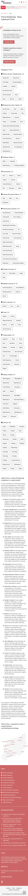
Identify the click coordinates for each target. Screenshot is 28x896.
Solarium (5, 316)
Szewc (4, 343)
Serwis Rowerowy (18, 238)
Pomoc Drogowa (17, 216)
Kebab (19, 188)
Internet (4, 296)
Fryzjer (19, 324)
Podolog (4, 430)
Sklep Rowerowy (17, 382)
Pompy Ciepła (14, 113)
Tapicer (13, 339)
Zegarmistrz (5, 339)
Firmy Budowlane (18, 147)
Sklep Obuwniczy (6, 412)
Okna (22, 113)
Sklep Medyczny (6, 399)
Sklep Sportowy (6, 382)
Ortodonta (5, 460)
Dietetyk (4, 468)
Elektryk (21, 347)
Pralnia (20, 343)
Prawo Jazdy (5, 233)
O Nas (13, 888)
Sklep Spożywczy (6, 395)
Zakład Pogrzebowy (7, 360)
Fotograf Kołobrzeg (8, 785)
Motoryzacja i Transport (10, 208)
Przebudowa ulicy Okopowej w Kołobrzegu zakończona (14, 815)
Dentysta (12, 468)
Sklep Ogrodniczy (6, 151)
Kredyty (20, 99)
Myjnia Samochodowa (7, 242)
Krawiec (17, 360)
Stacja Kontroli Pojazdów (18, 263)
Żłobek (4, 161)
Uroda (5, 312)
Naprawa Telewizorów (14, 130)
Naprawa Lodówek (18, 134)
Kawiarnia (13, 179)
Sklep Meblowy (6, 142)
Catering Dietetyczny (7, 184)
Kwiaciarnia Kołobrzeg (8, 780)
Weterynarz (16, 364)
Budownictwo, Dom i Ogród (11, 105)
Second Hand (6, 403)
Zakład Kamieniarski (17, 142)
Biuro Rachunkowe (7, 94)
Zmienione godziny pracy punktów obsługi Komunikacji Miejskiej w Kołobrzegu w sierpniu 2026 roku (15, 834)
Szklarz (21, 109)
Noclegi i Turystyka (8, 269)
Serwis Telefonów (20, 287)
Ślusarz (20, 339)
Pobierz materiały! (9, 61)
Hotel (4, 273)
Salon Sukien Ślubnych (19, 399)
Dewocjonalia (17, 408)
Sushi (4, 175)
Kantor (4, 99)
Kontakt (3, 872)
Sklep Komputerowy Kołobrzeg (10, 792)
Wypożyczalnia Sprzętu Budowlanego (11, 125)
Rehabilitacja (12, 426)
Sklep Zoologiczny (6, 378)
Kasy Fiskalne (6, 82)
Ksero (4, 355)
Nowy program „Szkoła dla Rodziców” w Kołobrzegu (13, 839)
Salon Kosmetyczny (7, 329)
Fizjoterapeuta (17, 464)
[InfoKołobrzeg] (6, 2)
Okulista (4, 435)
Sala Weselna (5, 202)
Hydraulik (13, 347)
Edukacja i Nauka (8, 157)
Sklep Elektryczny (18, 412)
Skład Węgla (17, 395)
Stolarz (4, 130)
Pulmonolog (5, 456)
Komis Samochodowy (7, 250)
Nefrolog (15, 439)
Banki (16, 94)
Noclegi (21, 273)
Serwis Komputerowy (7, 287)
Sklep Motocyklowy (19, 212)
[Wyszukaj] (23, 2)
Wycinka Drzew (6, 109)
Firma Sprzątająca (13, 355)
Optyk (20, 430)
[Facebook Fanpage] (19, 2)
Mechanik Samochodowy (8, 229)
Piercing (12, 316)
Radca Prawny (16, 78)
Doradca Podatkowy (17, 82)
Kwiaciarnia (13, 416)
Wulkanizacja (5, 263)
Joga (12, 306)
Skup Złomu (12, 343)
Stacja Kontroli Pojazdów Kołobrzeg (12, 797)
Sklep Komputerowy (7, 291)
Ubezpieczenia (6, 78)
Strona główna (4, 13)
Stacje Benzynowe (7, 212)
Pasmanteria (17, 387)
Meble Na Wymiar (7, 117)
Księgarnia (15, 403)
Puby (4, 188)
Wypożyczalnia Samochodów (9, 225)
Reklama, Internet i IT (9, 283)
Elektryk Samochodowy (8, 254)
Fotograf (4, 368)
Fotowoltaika (13, 121)
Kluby (4, 198)
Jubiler (4, 391)
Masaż (22, 439)
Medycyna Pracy (6, 464)
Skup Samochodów (16, 233)
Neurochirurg (6, 439)
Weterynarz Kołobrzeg (8, 782)
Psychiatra (21, 426)
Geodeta (4, 121)
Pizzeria (19, 175)
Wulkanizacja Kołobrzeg (9, 795)
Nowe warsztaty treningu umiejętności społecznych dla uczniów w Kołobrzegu (13, 829)
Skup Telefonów (6, 408)
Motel (4, 277)
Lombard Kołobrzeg (8, 777)
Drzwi (21, 121)
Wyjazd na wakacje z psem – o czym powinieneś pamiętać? (12, 825)
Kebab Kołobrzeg (7, 802)
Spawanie (5, 113)
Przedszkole (12, 161)
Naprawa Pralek (6, 134)
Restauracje (11, 188)
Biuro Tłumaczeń (18, 351)
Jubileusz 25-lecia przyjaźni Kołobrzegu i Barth (14, 845)
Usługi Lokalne (7, 335)
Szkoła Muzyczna (6, 165)
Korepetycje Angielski (19, 165)
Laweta (17, 246)
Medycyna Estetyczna (7, 320)
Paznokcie (18, 320)
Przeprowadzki (6, 216)
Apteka (20, 468)
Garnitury (12, 391)
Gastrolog (5, 447)
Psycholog (14, 456)
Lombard (5, 416)
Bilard (10, 198)
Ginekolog (21, 443)
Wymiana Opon (6, 238)
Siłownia (5, 306)
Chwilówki (5, 86)
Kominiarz (17, 117)
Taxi (19, 229)
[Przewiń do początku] (24, 892)
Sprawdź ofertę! (9, 42)
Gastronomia (6, 171)
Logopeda (5, 443)
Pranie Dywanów (6, 364)
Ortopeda (12, 430)
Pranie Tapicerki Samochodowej (10, 259)
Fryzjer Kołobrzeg (7, 787)
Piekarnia (5, 179)
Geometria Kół (6, 221)
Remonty (18, 138)
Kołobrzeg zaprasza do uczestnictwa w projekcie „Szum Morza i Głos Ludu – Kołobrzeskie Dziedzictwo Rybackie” (12, 820)
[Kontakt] (21, 2)
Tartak (15, 109)
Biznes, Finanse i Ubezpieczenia (12, 74)
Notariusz (12, 99)
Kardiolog (13, 443)
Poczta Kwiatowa (6, 387)
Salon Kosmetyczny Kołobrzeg (10, 790)
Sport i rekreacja (8, 302)
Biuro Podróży (12, 273)
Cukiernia (18, 184)
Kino (17, 198)
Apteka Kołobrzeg (7, 775)
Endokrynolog (14, 447)
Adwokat (13, 86)
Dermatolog (5, 451)
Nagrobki (5, 347)
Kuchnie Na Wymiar (7, 138)
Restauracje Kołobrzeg (8, 800)
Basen (18, 306)
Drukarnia (18, 291)
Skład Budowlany (6, 147)
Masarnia (11, 175)
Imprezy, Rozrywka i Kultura (11, 194)
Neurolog (12, 435)
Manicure (5, 324)
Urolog (4, 426)
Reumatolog (14, 451)
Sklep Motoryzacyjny (7, 246)
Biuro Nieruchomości (7, 90)
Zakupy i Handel (7, 374)
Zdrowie (5, 422)
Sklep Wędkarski (18, 378)
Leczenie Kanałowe (15, 460)
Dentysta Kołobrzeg (8, 772)
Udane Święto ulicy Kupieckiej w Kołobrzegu (14, 843)
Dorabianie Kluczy (7, 351)
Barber (12, 324)
